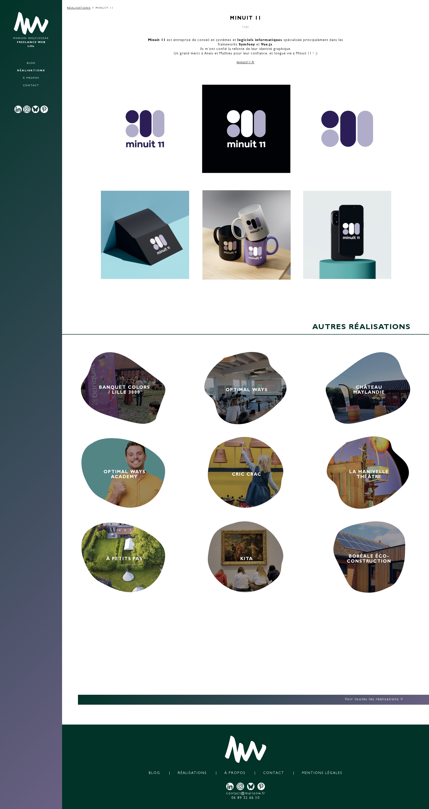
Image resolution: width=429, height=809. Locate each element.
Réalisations (31, 70)
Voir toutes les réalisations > (374, 699)
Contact (31, 85)
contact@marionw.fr (245, 793)
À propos (31, 78)
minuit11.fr (245, 62)
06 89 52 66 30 (245, 798)
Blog (31, 63)
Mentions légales (322, 773)
